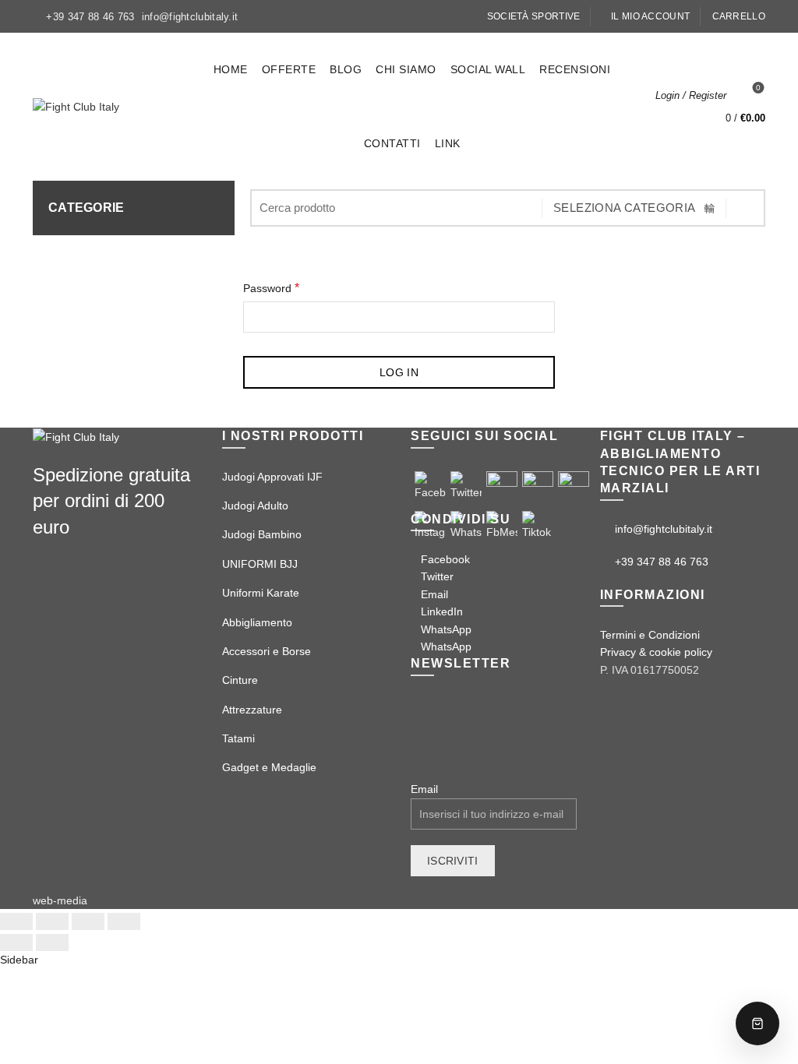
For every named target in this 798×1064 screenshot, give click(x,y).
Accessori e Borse (266, 651)
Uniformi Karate (260, 593)
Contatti (392, 143)
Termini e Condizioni (650, 635)
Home (231, 69)
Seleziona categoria (624, 207)
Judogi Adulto (255, 505)
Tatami (238, 738)
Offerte (289, 69)
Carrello (738, 16)
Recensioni (574, 69)
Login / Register (690, 95)
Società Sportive (533, 16)
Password (271, 287)
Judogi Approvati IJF (272, 476)
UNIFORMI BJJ (260, 564)
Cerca (745, 208)
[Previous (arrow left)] (16, 942)
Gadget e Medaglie (269, 767)
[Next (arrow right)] (52, 942)
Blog (346, 69)
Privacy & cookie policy (656, 652)
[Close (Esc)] (16, 921)
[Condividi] (52, 921)
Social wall (488, 69)
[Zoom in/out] (124, 921)
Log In (399, 372)
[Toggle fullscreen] (88, 921)
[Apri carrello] (757, 1023)
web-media (60, 900)
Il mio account (650, 16)
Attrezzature (252, 709)
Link (448, 143)
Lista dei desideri (758, 87)
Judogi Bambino (262, 534)
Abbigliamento (257, 622)
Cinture (240, 680)
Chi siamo (406, 69)
